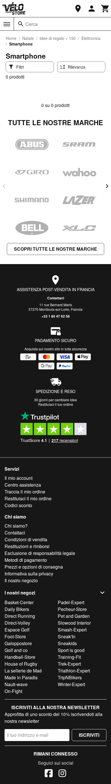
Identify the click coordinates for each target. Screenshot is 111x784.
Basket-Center (19, 602)
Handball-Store (20, 657)
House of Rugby (21, 663)
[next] (107, 186)
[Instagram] (62, 774)
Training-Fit (69, 657)
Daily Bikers (17, 609)
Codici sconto (18, 505)
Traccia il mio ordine (25, 491)
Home (11, 38)
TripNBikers (70, 677)
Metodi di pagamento (26, 560)
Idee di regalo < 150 (58, 38)
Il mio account (18, 478)
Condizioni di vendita (26, 539)
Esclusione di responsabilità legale (40, 553)
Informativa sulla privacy (29, 573)
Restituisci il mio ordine (28, 498)
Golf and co (16, 650)
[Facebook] (48, 774)
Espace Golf (17, 629)
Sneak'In (66, 636)
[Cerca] (20, 23)
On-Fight (13, 691)
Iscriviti (89, 735)
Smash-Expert (72, 629)
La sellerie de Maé (23, 670)
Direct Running (20, 616)
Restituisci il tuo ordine (55, 404)
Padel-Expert (71, 602)
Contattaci (55, 298)
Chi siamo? (16, 525)
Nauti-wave (16, 684)
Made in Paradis (21, 677)
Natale (28, 38)
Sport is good (71, 650)
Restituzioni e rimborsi (27, 546)
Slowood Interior (74, 623)
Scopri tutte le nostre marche (55, 249)
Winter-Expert (71, 684)
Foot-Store (15, 636)
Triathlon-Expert (74, 670)
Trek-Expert (69, 663)
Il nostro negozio (21, 580)
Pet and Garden (74, 616)
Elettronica (90, 38)
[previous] (4, 186)
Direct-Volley (17, 623)
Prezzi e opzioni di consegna (34, 566)
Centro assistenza (23, 484)
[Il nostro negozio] (78, 8)
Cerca (31, 24)
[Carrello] (105, 8)
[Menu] (7, 24)
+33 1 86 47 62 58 (56, 316)
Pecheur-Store (72, 609)
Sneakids (67, 643)
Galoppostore (18, 643)
